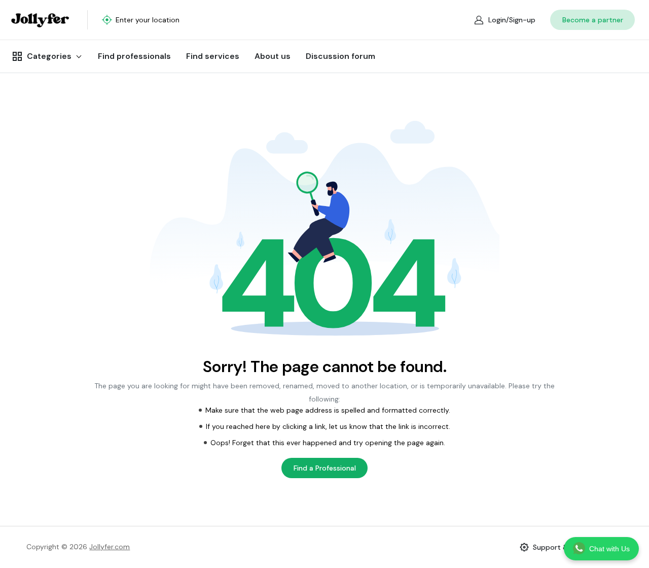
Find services (212, 56)
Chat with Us (609, 549)
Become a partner (592, 19)
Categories (49, 56)
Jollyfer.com (109, 546)
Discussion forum (340, 56)
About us (273, 56)
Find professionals (134, 56)
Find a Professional (325, 468)
